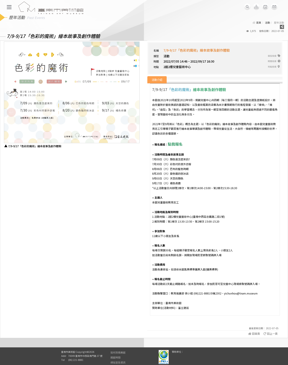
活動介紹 (157, 80)
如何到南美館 (118, 352)
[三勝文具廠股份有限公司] (188, 354)
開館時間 (115, 357)
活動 (267, 22)
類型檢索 (272, 55)
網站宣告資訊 (118, 362)
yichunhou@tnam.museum (241, 293)
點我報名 (175, 144)
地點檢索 (272, 66)
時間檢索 (272, 61)
